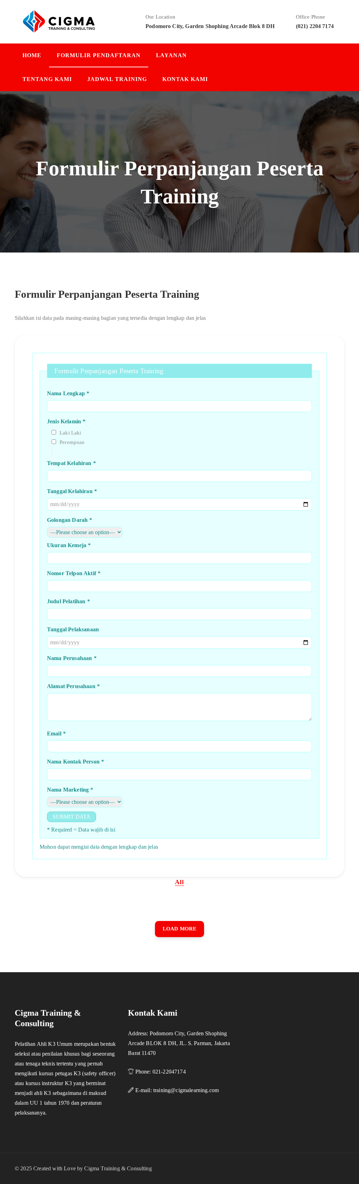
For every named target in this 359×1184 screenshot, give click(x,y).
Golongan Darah (69, 520)
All (179, 882)
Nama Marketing (70, 790)
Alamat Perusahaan (73, 686)
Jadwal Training (117, 79)
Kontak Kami (185, 79)
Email (56, 733)
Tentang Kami (47, 79)
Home (31, 55)
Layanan (171, 55)
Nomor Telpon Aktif (73, 573)
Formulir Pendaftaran (99, 55)
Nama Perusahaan (71, 658)
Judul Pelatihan (68, 601)
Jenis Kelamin (66, 421)
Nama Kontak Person (75, 762)
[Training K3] (59, 21)
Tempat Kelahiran (71, 463)
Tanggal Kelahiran (72, 491)
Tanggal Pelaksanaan (73, 629)
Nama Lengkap (68, 393)
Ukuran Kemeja (68, 545)
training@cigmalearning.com (186, 1090)
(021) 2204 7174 (315, 26)
